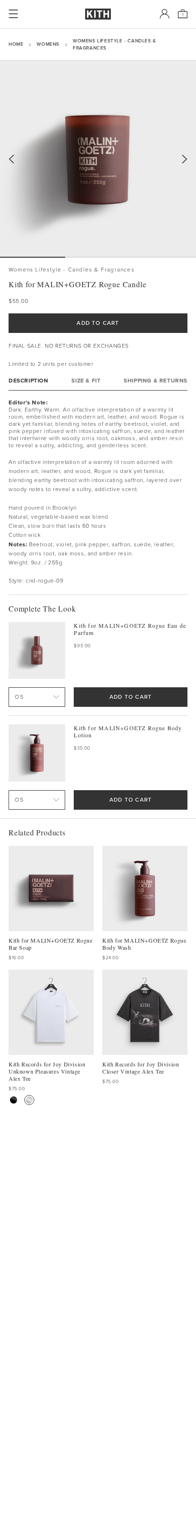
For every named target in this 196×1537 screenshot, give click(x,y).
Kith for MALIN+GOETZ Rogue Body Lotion (128, 731)
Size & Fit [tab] (85, 380)
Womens (48, 44)
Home (16, 44)
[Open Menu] (13, 14)
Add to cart (130, 697)
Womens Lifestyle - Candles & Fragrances (114, 44)
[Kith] (98, 14)
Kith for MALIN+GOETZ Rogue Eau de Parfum (130, 629)
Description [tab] (29, 380)
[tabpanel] (98, 492)
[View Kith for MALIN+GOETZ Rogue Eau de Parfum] (37, 650)
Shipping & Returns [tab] (155, 380)
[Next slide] (184, 159)
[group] (98, 158)
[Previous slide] (11, 159)
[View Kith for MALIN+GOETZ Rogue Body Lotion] (37, 752)
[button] (97, 257)
